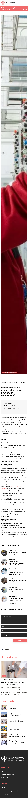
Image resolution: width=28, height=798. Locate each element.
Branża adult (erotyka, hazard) (9, 791)
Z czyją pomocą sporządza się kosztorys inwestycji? (16, 714)
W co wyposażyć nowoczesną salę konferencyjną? (17, 580)
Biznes (3, 787)
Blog (2, 771)
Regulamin (4, 777)
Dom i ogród (4, 794)
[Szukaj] (3, 649)
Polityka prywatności (8, 774)
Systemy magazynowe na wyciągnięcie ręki (16, 590)
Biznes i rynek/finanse (9, 372)
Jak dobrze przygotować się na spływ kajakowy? (16, 728)
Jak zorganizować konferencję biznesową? (17, 553)
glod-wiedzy (9, 403)
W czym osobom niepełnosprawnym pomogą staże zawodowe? (16, 563)
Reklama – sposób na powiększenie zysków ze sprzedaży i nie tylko (16, 572)
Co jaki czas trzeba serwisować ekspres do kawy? (17, 735)
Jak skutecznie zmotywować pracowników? (16, 707)
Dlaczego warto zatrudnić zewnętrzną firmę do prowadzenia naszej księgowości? (16, 601)
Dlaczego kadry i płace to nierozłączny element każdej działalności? (16, 742)
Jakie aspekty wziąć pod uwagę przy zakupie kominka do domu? (16, 721)
